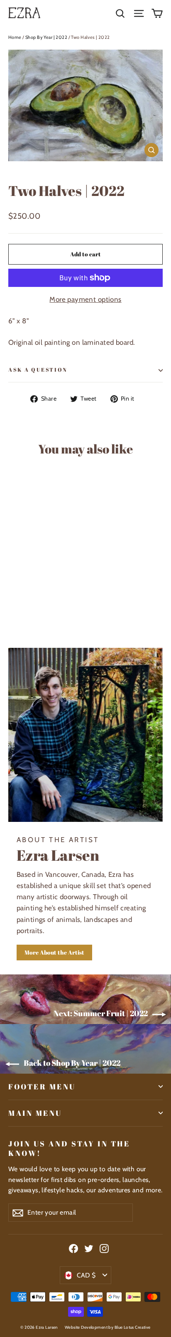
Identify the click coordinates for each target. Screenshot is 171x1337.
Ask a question (38, 369)
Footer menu (42, 1086)
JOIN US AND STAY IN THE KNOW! (69, 1148)
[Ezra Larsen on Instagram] (104, 1248)
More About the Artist (54, 952)
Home (15, 37)
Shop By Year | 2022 (46, 37)
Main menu (35, 1113)
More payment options (85, 299)
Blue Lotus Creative (133, 1327)
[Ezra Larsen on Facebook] (73, 1248)
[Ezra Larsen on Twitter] (88, 1248)
